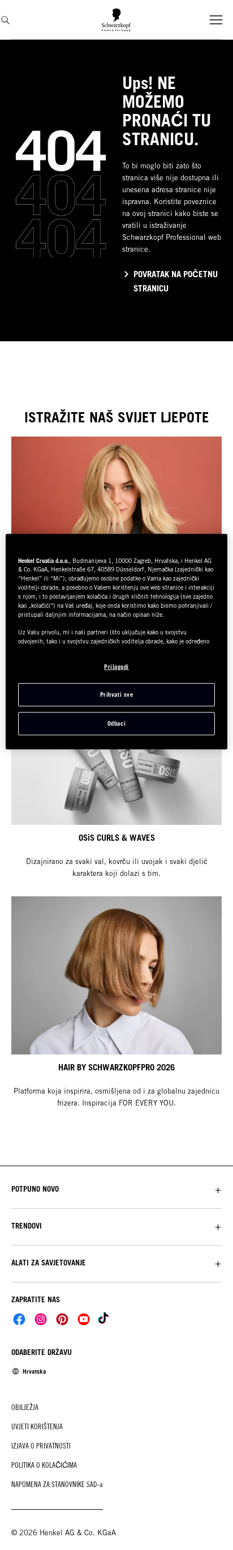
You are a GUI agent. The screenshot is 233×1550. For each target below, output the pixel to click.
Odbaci (116, 723)
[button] (116, 1189)
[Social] (19, 1319)
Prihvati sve (116, 694)
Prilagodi (116, 666)
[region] (116, 641)
